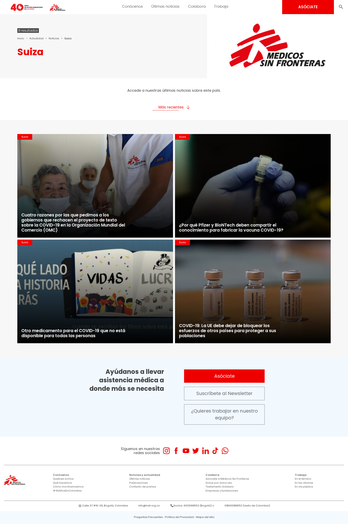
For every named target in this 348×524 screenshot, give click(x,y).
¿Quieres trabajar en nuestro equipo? (224, 414)
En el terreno (303, 479)
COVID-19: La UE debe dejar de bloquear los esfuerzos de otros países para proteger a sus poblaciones (227, 331)
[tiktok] (215, 450)
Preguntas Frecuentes (148, 517)
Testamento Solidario (220, 487)
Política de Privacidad (179, 517)
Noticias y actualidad (144, 475)
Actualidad (36, 38)
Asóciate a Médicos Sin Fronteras (227, 479)
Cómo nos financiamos (68, 487)
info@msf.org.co (149, 505)
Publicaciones (138, 483)
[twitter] (195, 450)
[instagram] (166, 450)
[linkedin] (205, 450)
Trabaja (221, 6)
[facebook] (176, 450)
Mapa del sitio (205, 517)
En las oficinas (304, 483)
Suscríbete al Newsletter (224, 393)
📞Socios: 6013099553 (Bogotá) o (192, 505)
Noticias (54, 38)
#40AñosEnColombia (67, 491)
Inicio (20, 38)
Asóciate (224, 376)
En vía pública (304, 487)
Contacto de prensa (142, 487)
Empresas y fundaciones (222, 491)
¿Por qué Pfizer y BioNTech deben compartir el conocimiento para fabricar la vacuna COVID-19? (231, 227)
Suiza (24, 136)
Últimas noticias (165, 6)
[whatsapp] (225, 450)
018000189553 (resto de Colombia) (247, 505)
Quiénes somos (63, 479)
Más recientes (171, 107)
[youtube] (186, 450)
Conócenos (132, 6)
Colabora (197, 6)
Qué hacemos (62, 483)
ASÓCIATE (308, 7)
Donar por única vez (219, 483)
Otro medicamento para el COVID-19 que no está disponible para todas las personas (73, 333)
